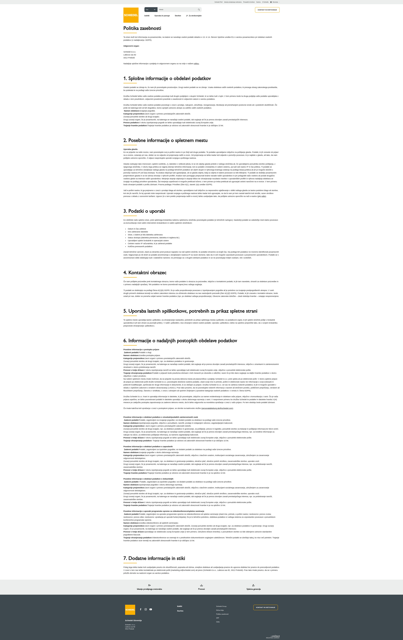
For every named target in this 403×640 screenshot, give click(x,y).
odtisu (196, 64)
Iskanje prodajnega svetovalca (233, 2)
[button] (146, 15)
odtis (263, 196)
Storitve (180, 611)
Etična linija (220, 610)
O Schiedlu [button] (265, 2)
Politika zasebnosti (222, 614)
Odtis (218, 622)
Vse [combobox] (147, 9)
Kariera (258, 2)
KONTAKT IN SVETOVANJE (267, 10)
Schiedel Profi (218, 2)
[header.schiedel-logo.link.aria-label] (131, 12)
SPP (217, 618)
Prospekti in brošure (249, 2)
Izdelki (179, 606)
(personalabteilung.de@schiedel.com (216, 408)
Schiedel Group (221, 606)
